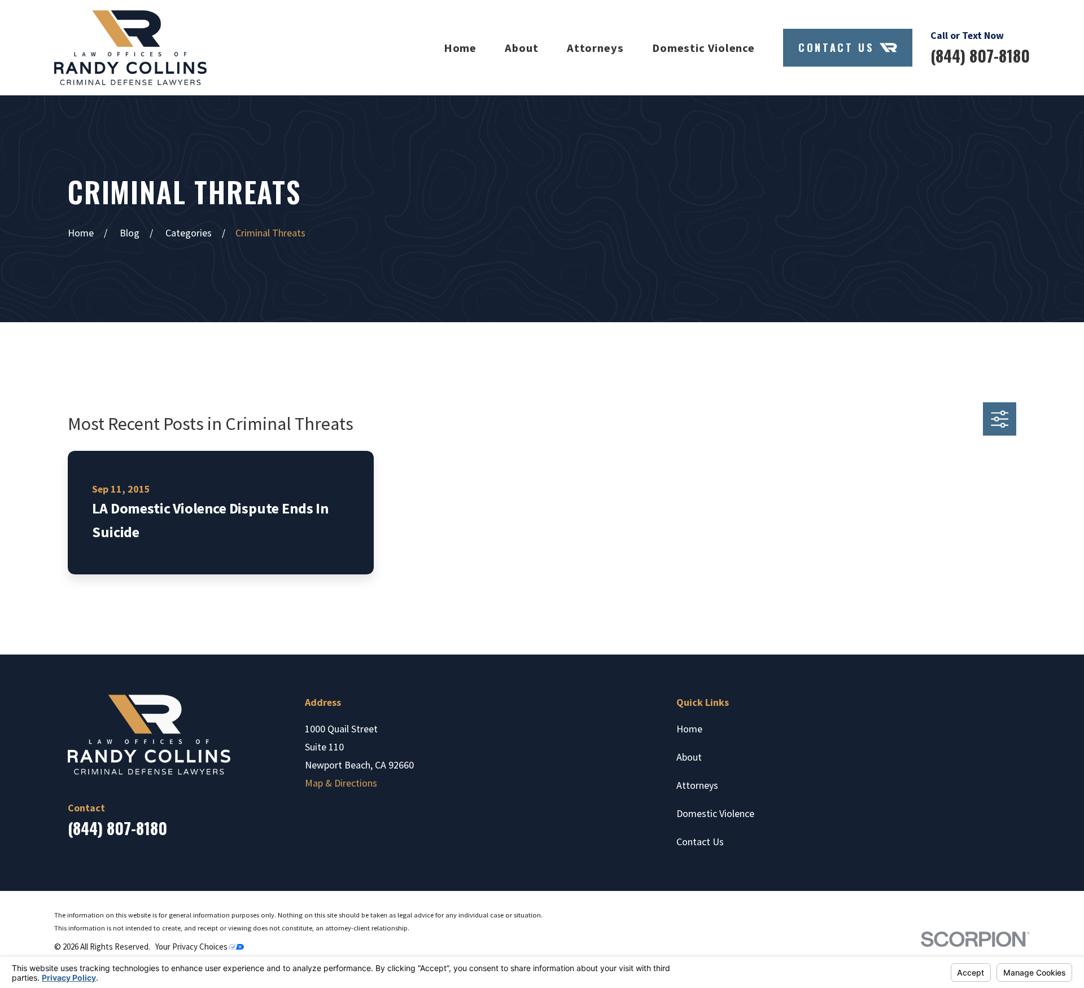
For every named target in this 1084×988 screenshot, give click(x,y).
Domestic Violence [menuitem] (703, 48)
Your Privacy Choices (192, 946)
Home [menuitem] (460, 48)
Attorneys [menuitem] (595, 48)
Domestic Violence (715, 813)
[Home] (130, 47)
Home (689, 728)
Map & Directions (341, 782)
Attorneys (697, 785)
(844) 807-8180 (980, 55)
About (689, 756)
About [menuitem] (522, 48)
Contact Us (835, 47)
